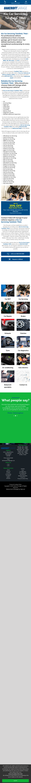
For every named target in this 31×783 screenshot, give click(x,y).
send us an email (17, 128)
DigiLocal (22, 489)
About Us (8, 471)
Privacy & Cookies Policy (23, 478)
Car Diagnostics (22, 471)
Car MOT (8, 472)
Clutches (23, 468)
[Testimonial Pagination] (13, 415)
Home (8, 470)
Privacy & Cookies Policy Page (15, 773)
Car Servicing (8, 474)
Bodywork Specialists (22, 475)
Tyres (23, 470)
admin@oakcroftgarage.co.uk (8, 460)
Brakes (8, 477)
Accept (15, 780)
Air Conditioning (22, 473)
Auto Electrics (23, 474)
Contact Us (22, 477)
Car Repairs (8, 475)
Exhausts (8, 478)
